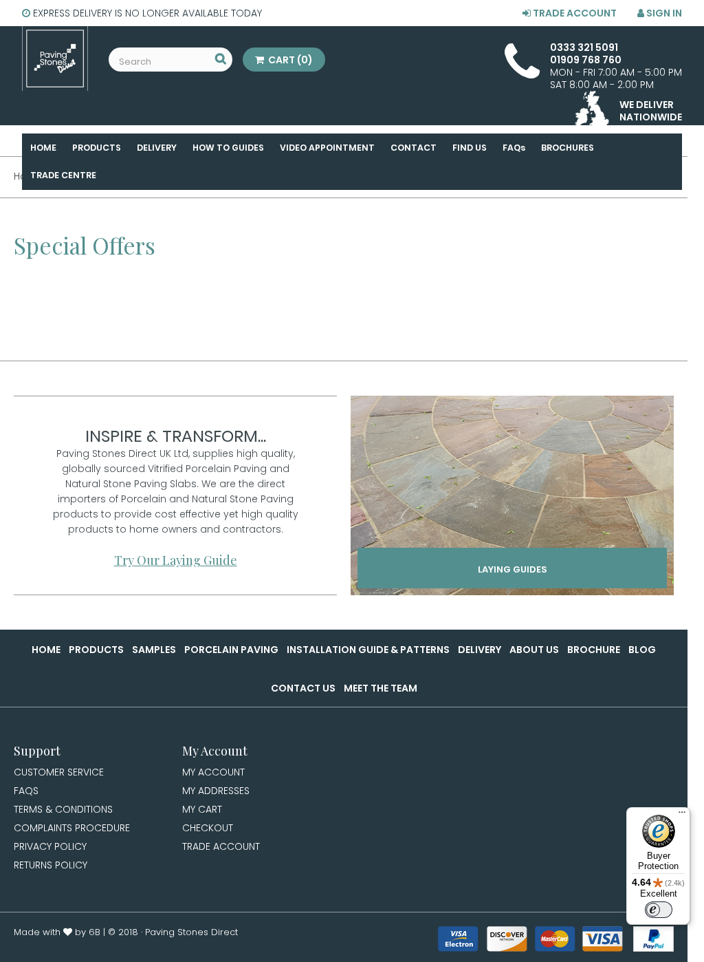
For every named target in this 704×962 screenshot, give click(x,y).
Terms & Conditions (63, 809)
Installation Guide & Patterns (368, 649)
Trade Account (574, 13)
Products (96, 649)
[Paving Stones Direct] (55, 58)
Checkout (207, 828)
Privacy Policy (50, 846)
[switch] (658, 909)
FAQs (26, 791)
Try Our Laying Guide (175, 560)
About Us (534, 649)
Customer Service (59, 772)
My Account (213, 772)
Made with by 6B (57, 932)
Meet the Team (380, 688)
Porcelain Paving (231, 649)
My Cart (202, 809)
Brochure (593, 649)
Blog (642, 649)
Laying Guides (512, 569)
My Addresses (216, 791)
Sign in (663, 13)
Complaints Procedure (72, 828)
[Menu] (682, 815)
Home (46, 649)
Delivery (479, 649)
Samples (154, 649)
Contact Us (303, 688)
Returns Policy (50, 865)
